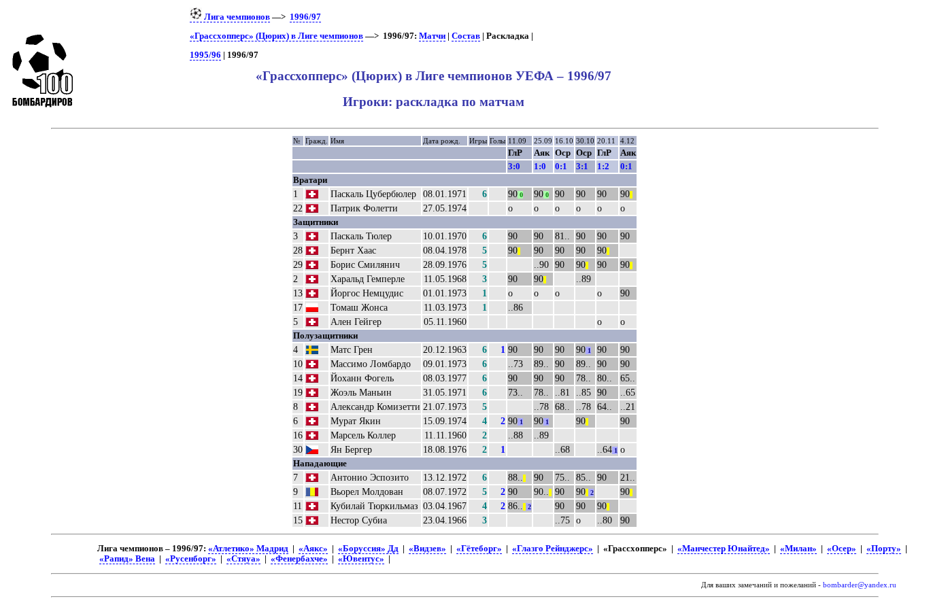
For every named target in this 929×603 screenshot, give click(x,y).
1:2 (603, 166)
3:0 (514, 166)
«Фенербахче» (299, 559)
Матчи (432, 36)
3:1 (582, 166)
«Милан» (798, 548)
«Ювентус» (361, 559)
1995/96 (205, 55)
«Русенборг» (190, 559)
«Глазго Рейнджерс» (552, 548)
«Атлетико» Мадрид (248, 548)
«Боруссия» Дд (368, 548)
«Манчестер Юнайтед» (723, 548)
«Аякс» (313, 548)
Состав (466, 36)
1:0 (540, 166)
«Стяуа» (243, 559)
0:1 (561, 166)
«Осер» (841, 548)
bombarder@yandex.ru (859, 585)
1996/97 (305, 17)
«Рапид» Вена (127, 559)
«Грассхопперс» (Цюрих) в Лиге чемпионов (276, 36)
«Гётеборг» (479, 548)
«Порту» (883, 548)
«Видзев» (427, 548)
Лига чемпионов (236, 17)
